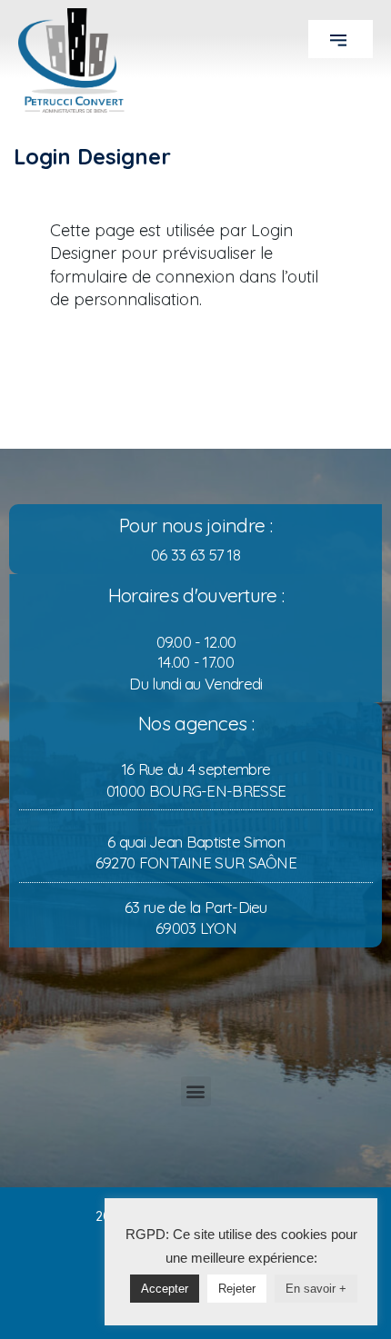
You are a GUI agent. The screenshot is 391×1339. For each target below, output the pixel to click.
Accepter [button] (164, 1288)
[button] (340, 39)
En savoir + (316, 1288)
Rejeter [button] (237, 1288)
